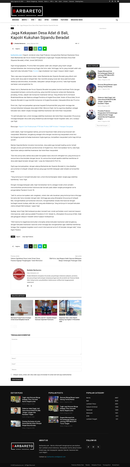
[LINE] (45, 49)
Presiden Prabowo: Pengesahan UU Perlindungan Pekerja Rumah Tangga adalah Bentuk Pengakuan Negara (107, 115)
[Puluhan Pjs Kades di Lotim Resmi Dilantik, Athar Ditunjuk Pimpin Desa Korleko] (16, 423)
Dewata (35, 71)
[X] (115, 1)
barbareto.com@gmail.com (56, 457)
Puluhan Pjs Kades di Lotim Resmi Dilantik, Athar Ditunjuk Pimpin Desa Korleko (31, 423)
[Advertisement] (103, 42)
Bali (18, 25)
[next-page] (15, 326)
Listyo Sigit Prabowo (27, 236)
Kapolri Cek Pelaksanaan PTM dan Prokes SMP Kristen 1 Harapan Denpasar (46, 126)
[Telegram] (40, 49)
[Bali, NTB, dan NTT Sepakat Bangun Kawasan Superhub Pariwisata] (46, 308)
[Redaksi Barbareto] (12, 43)
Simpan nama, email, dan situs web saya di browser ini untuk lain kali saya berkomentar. (42, 374)
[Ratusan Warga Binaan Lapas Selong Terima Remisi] (91, 88)
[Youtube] (118, 1)
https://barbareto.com (33, 273)
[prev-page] (12, 326)
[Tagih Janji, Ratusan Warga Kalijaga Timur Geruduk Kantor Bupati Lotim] (16, 399)
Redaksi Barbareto (20, 43)
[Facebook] (109, 1)
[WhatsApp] (35, 49)
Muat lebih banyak (102, 125)
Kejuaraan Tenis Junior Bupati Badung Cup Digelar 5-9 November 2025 (69, 319)
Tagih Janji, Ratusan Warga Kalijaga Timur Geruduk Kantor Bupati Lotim (31, 399)
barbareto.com (16, 55)
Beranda (13, 25)
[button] (116, 19)
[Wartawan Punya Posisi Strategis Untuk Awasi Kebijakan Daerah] (22, 308)
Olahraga (62, 314)
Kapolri (18, 236)
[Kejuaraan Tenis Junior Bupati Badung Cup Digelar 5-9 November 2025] (70, 308)
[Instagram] (112, 1)
